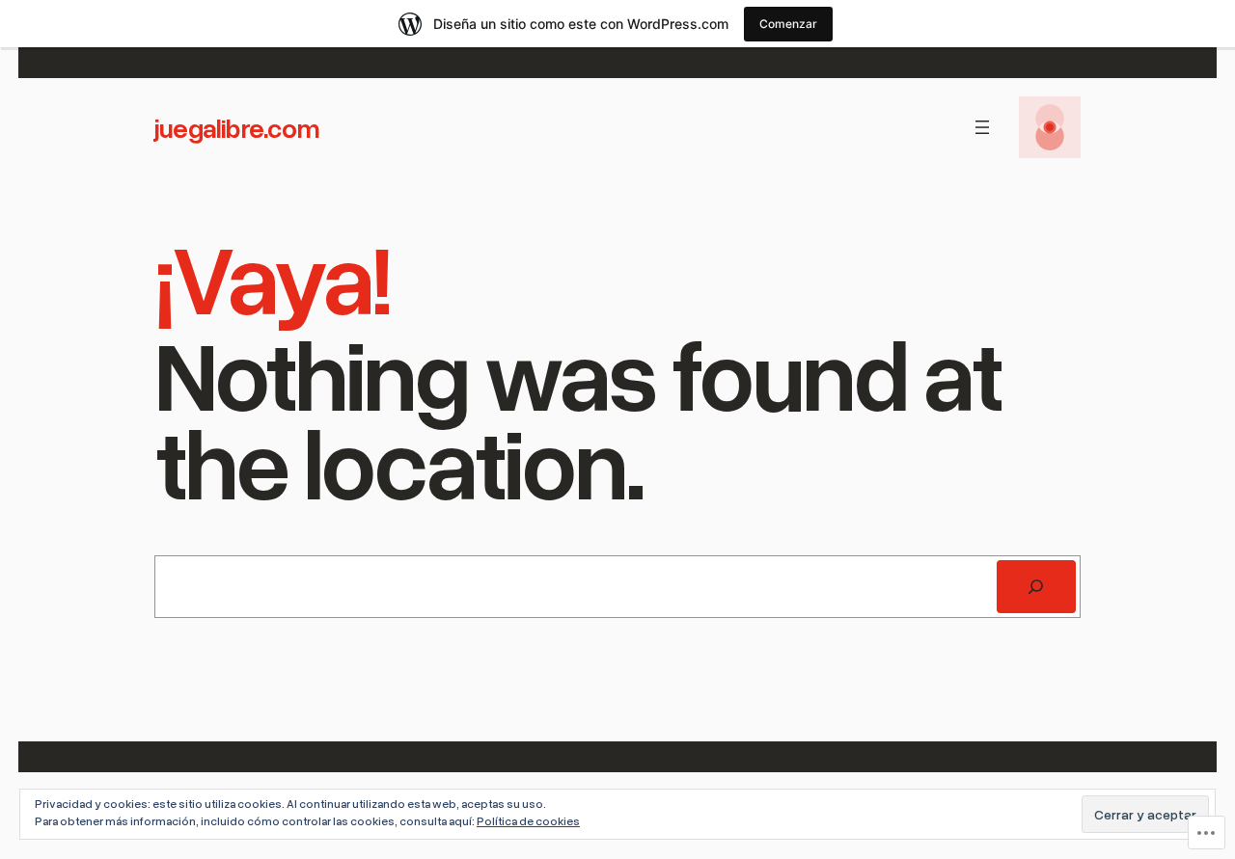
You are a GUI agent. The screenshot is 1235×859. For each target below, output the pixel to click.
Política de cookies (528, 821)
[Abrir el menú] (982, 127)
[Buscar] (1036, 587)
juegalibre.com (236, 127)
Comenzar (788, 23)
